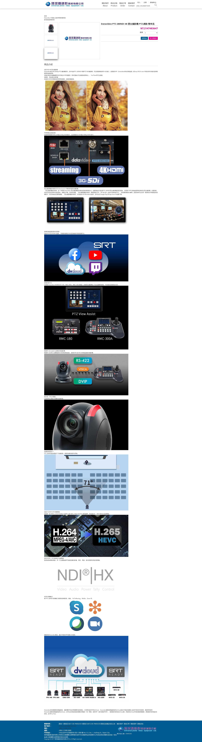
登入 (138, 2)
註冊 (145, 2)
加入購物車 (153, 38)
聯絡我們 (133, 724)
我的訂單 (127, 724)
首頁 (45, 16)
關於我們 (120, 724)
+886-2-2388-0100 (65, 728)
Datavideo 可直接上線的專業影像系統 (55, 18)
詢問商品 (144, 38)
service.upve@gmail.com (67, 726)
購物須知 (140, 724)
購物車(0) (153, 2)
